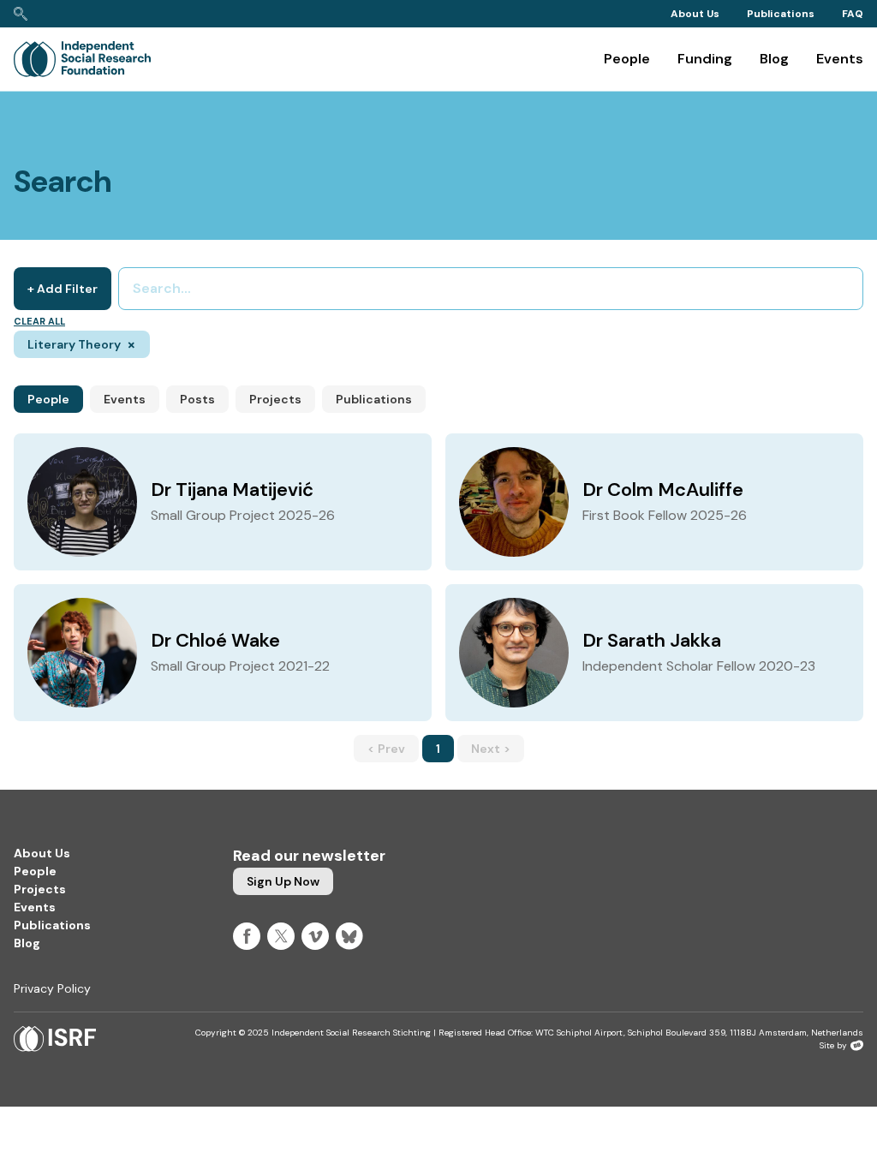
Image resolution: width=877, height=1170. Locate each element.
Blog (774, 59)
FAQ (852, 14)
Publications (780, 14)
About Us (695, 14)
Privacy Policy (52, 988)
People (627, 59)
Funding (704, 59)
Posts (197, 399)
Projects (275, 399)
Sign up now (283, 881)
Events (839, 59)
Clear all (39, 321)
